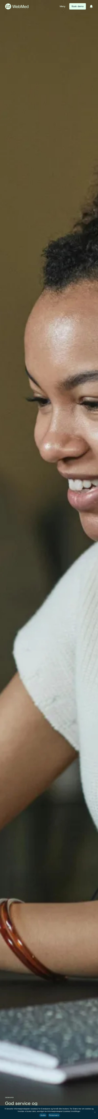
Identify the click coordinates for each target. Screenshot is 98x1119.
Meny (62, 6)
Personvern (54, 1115)
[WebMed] (17, 6)
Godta (42, 1115)
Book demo (78, 6)
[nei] (95, 1112)
